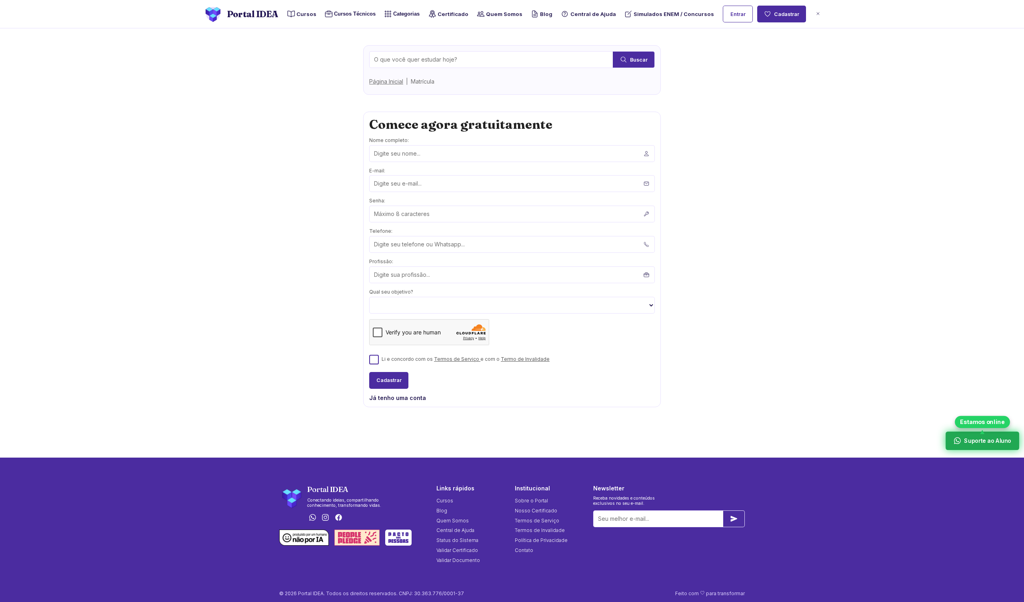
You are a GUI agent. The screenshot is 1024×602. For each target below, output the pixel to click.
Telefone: (380, 231)
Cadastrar (786, 14)
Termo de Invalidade (525, 359)
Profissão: (381, 261)
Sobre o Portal (531, 501)
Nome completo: (389, 140)
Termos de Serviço (457, 359)
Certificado (453, 14)
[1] (734, 518)
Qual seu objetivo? (391, 292)
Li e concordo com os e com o (466, 359)
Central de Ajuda (593, 14)
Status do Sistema (457, 540)
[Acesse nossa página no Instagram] (325, 518)
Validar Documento (458, 560)
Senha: (377, 201)
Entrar (738, 14)
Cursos (306, 14)
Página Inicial (386, 81)
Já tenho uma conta (397, 397)
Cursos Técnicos (355, 14)
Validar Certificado (457, 550)
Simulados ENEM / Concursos (674, 14)
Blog (546, 14)
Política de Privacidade (541, 540)
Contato (524, 550)
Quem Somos (504, 14)
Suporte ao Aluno (986, 441)
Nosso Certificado (536, 511)
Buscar (639, 60)
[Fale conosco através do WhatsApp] (312, 518)
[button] (818, 14)
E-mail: (377, 171)
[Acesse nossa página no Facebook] (339, 518)
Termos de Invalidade (540, 530)
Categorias (407, 14)
